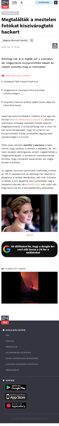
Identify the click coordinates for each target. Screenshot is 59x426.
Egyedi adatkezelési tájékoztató (22, 358)
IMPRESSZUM (11, 347)
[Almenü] (14, 2)
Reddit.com (33, 184)
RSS (7, 335)
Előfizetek (44, 2)
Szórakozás (10, 13)
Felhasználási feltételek (18, 353)
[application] (29, 288)
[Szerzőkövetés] (32, 40)
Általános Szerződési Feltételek (22, 364)
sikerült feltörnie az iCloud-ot (26, 119)
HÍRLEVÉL (10, 341)
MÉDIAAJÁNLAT (12, 370)
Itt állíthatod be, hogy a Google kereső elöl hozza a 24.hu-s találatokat (33, 249)
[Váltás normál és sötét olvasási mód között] (22, 2)
